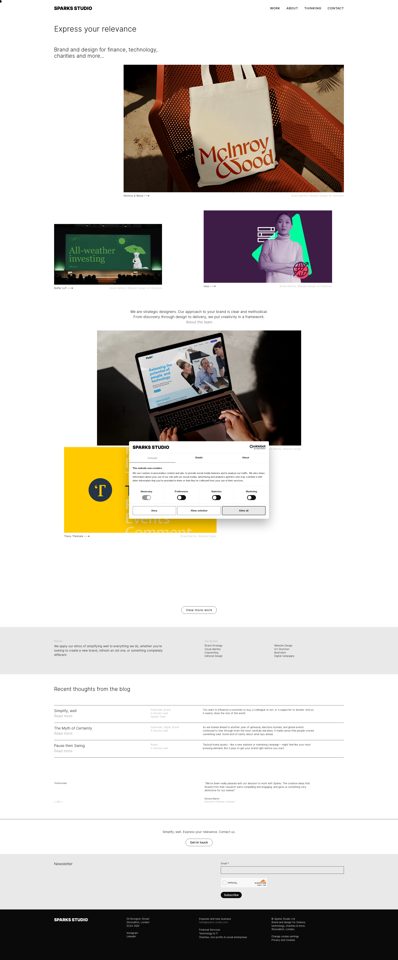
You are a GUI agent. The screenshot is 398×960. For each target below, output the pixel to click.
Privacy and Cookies (283, 940)
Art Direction (336, 195)
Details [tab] (199, 457)
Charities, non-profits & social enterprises (223, 937)
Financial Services (209, 929)
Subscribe (231, 895)
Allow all (243, 510)
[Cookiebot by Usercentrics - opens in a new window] (252, 447)
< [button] (55, 802)
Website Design (318, 195)
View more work (199, 610)
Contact (336, 8)
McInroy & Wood (133, 195)
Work (275, 8)
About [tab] (245, 457)
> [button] (62, 802)
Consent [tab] (152, 458)
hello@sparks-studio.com (213, 922)
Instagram (132, 933)
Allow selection (199, 510)
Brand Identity (300, 195)
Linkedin (131, 936)
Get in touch (199, 842)
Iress (206, 286)
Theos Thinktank (73, 536)
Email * (225, 863)
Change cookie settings (285, 936)
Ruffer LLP (60, 288)
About (292, 8)
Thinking (312, 8)
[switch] (181, 497)
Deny (154, 510)
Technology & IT (208, 933)
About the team (199, 322)
